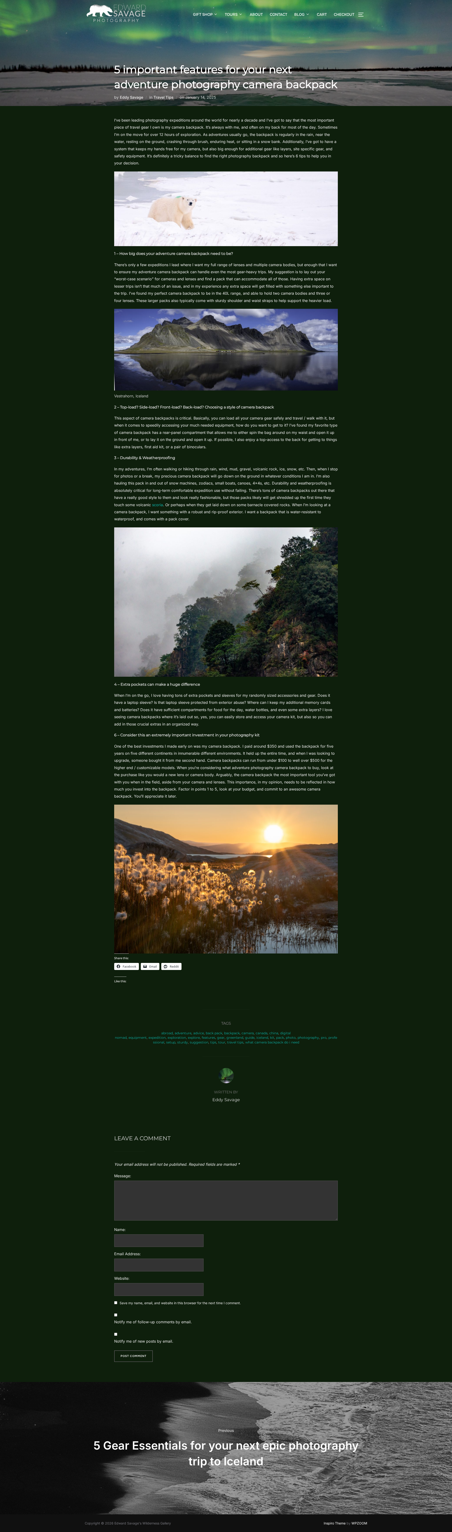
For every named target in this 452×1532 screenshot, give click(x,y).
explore (194, 1037)
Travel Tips (163, 97)
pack (280, 1037)
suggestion (199, 1042)
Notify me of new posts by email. (143, 1341)
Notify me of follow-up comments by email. (153, 1322)
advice (198, 1033)
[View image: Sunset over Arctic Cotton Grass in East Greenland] (226, 879)
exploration (177, 1037)
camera (248, 1033)
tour (221, 1042)
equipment (138, 1037)
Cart (322, 14)
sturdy (182, 1042)
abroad (167, 1033)
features (208, 1037)
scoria (157, 504)
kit (272, 1037)
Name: (120, 1229)
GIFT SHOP (203, 14)
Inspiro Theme (335, 1523)
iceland (262, 1037)
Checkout (344, 14)
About (256, 14)
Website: (121, 1278)
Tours (231, 14)
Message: (122, 1175)
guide (249, 1037)
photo (291, 1037)
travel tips (235, 1042)
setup (170, 1042)
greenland (234, 1037)
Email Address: (127, 1253)
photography (308, 1037)
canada (261, 1033)
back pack (214, 1033)
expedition (157, 1037)
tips (213, 1042)
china (273, 1033)
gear (221, 1037)
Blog (299, 14)
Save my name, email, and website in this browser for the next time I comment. (180, 1303)
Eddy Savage (131, 97)
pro (324, 1037)
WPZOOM (359, 1523)
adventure (183, 1033)
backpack (232, 1033)
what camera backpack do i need (272, 1042)
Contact (278, 14)
